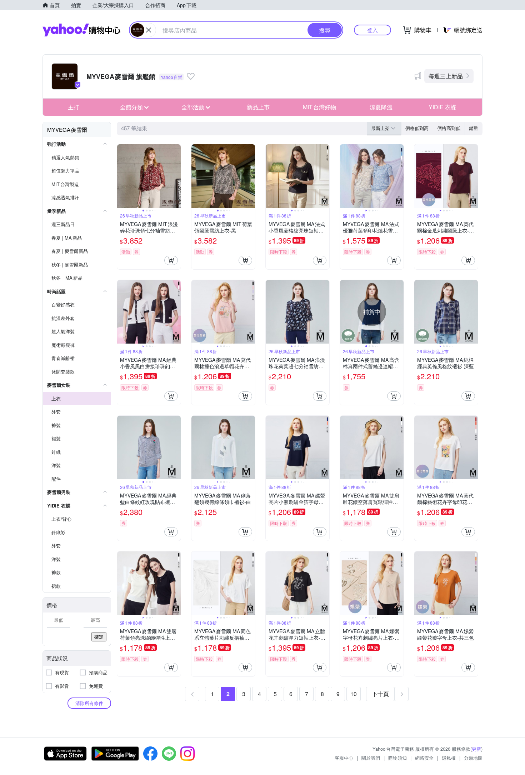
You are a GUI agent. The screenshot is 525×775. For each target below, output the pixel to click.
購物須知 (397, 757)
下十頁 (380, 694)
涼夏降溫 (381, 107)
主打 (73, 107)
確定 (99, 636)
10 (353, 694)
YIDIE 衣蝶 (442, 107)
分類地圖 (473, 757)
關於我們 (370, 757)
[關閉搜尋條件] (148, 30)
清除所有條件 (89, 703)
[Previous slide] (121, 176)
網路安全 (424, 757)
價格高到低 (448, 128)
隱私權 (449, 757)
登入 (372, 30)
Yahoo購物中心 (81, 30)
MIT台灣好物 (319, 107)
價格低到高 (417, 128)
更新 (476, 748)
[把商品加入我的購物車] (171, 260)
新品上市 (258, 107)
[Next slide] (176, 176)
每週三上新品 (446, 76)
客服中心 (344, 757)
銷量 (473, 128)
